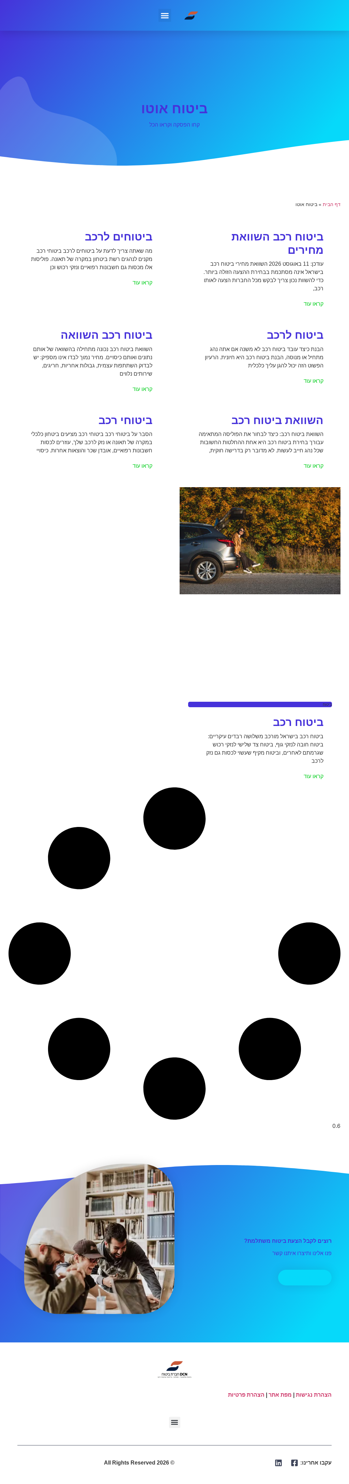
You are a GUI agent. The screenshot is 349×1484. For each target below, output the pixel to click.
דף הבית (331, 204)
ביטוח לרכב (295, 335)
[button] (164, 15)
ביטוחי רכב (125, 420)
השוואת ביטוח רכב (277, 420)
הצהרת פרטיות (246, 1395)
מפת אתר (280, 1395)
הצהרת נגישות (314, 1395)
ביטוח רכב (298, 722)
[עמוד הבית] (191, 15)
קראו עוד (313, 304)
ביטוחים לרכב (118, 237)
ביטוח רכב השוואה (106, 335)
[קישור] (294, 1463)
